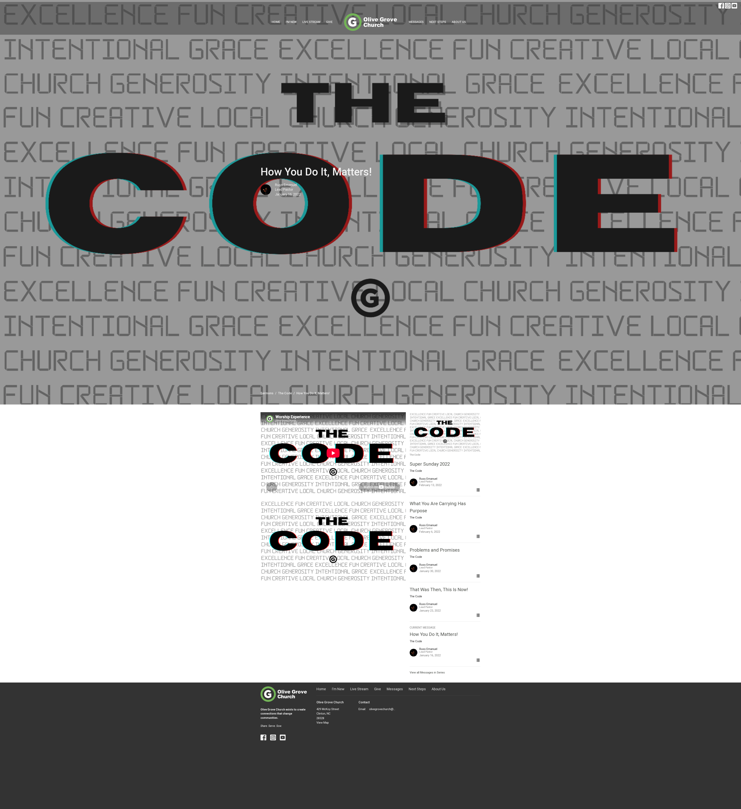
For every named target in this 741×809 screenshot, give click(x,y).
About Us (459, 22)
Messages (416, 22)
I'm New (291, 22)
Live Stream (311, 22)
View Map (322, 722)
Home (276, 22)
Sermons (267, 393)
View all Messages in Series (427, 672)
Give (329, 22)
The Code (285, 393)
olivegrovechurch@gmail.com (383, 709)
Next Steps (437, 22)
